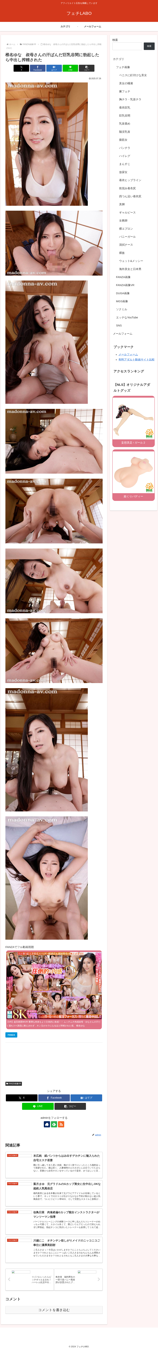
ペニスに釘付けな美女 (133, 75)
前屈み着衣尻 (127, 188)
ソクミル (121, 309)
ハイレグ (124, 156)
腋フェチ (124, 91)
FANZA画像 (123, 277)
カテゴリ (118, 59)
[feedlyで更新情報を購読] (54, 1124)
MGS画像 (122, 301)
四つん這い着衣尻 (130, 196)
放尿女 (123, 172)
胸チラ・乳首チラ (130, 99)
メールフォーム (122, 333)
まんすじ (124, 164)
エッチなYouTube (127, 317)
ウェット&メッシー (131, 260)
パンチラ (124, 147)
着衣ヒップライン (130, 180)
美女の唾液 (126, 83)
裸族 (122, 252)
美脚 (122, 204)
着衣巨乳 (124, 107)
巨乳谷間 (124, 115)
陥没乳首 (124, 131)
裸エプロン (126, 228)
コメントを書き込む (54, 1310)
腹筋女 (123, 139)
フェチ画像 (123, 67)
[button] (86, 68)
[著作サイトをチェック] (47, 1124)
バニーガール (127, 236)
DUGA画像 (123, 293)
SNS (119, 325)
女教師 (123, 220)
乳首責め (124, 123)
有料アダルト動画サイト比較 (136, 359)
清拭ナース (126, 244)
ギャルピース (127, 212)
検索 (115, 39)
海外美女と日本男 (130, 269)
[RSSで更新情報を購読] (61, 1124)
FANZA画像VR (15, 1084)
